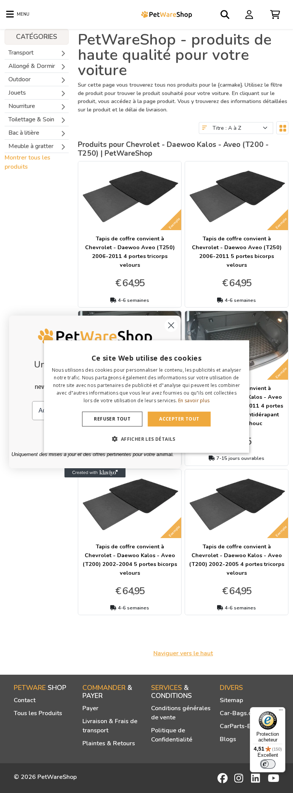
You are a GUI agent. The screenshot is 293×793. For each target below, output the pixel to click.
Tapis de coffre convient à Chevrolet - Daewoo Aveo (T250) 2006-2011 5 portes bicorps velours (237, 252)
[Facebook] (223, 778)
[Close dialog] (171, 325)
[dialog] (146, 396)
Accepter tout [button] (179, 419)
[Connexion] (250, 14)
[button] (146, 438)
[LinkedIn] (256, 778)
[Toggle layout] (282, 127)
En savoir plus (193, 400)
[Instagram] (240, 778)
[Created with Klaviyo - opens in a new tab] (95, 472)
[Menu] (280, 711)
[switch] (267, 764)
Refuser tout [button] (112, 419)
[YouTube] (273, 778)
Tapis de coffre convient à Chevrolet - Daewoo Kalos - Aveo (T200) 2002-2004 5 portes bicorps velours (130, 560)
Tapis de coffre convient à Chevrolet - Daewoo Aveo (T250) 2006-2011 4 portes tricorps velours (130, 252)
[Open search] (225, 14)
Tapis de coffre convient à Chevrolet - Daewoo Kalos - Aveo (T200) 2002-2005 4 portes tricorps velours (236, 560)
